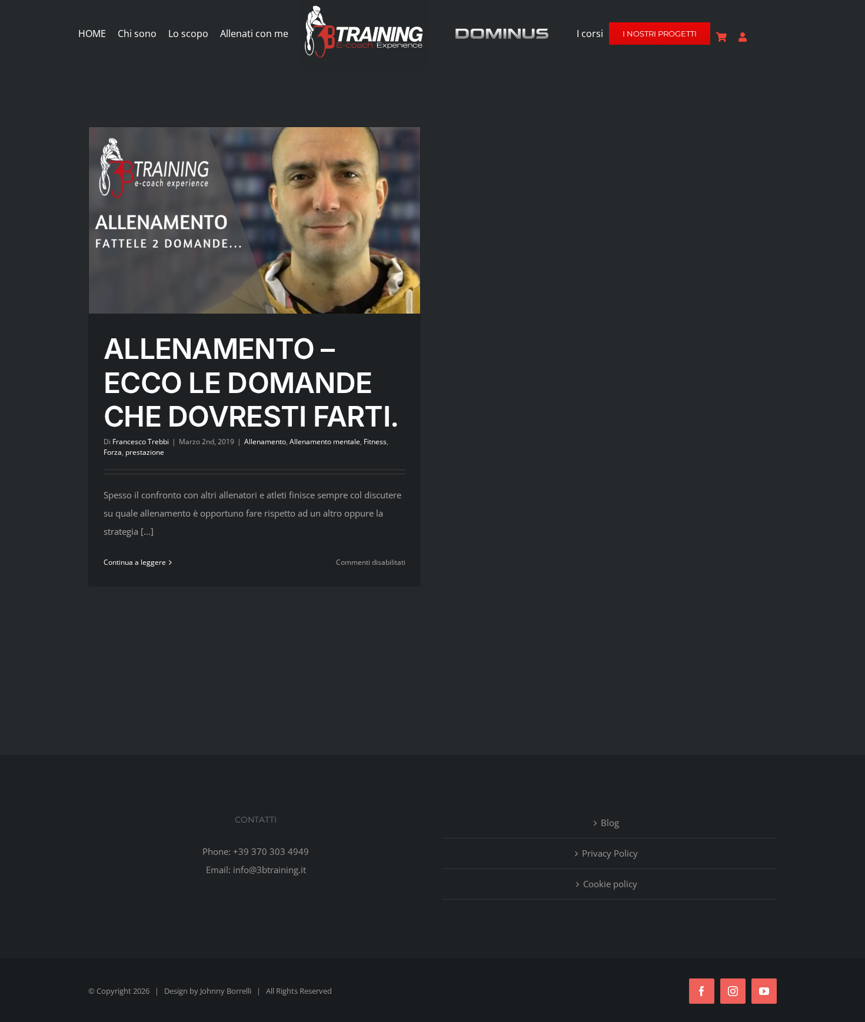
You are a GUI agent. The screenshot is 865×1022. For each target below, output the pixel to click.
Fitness (375, 442)
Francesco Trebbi (140, 442)
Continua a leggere (135, 562)
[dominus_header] (501, 30)
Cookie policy (610, 884)
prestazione (144, 452)
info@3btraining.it (269, 869)
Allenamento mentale (325, 442)
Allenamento (265, 442)
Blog (610, 822)
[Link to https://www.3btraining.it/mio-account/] (742, 37)
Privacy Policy (610, 853)
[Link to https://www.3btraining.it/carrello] (721, 37)
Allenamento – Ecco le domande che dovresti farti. (251, 382)
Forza (113, 452)
